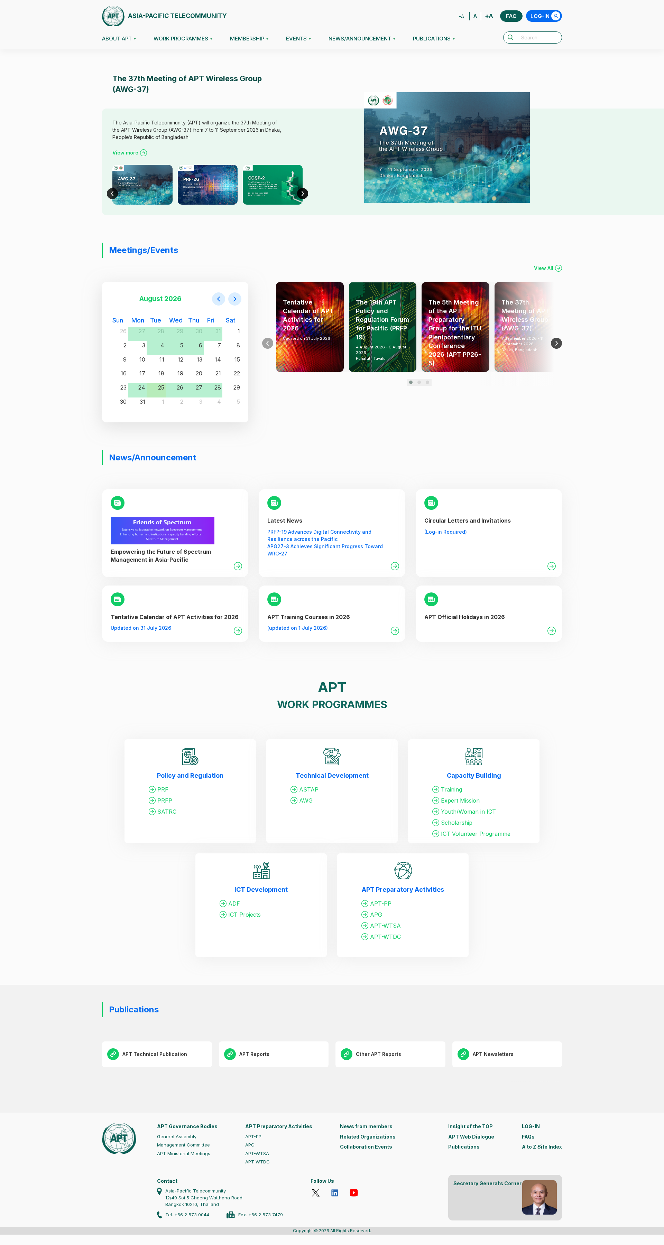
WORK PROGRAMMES (181, 38)
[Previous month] (218, 299)
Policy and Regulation (190, 775)
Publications (464, 1147)
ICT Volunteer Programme (475, 833)
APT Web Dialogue (471, 1137)
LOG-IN (540, 16)
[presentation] (112, 193)
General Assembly (176, 1136)
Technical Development (332, 775)
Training (451, 789)
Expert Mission (460, 800)
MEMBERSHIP (247, 38)
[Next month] (234, 299)
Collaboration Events (366, 1147)
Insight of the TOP (470, 1126)
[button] (411, 382)
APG (376, 914)
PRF (162, 789)
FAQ (511, 16)
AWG (306, 800)
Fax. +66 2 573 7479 (260, 1214)
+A (489, 16)
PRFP (164, 800)
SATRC (166, 811)
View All (543, 268)
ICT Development (261, 889)
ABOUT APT (117, 38)
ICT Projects (244, 914)
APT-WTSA (385, 925)
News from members (366, 1126)
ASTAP (309, 789)
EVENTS (296, 38)
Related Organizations (368, 1137)
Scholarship (456, 822)
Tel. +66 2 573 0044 (187, 1214)
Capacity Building (474, 775)
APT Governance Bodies (187, 1126)
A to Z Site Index (542, 1147)
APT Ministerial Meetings (183, 1153)
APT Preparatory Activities (403, 889)
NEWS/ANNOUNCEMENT (360, 38)
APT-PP (380, 903)
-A (461, 16)
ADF (234, 903)
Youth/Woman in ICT (468, 811)
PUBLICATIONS (432, 38)
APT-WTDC (385, 936)
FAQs (528, 1137)
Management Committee (183, 1145)
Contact (167, 1181)
